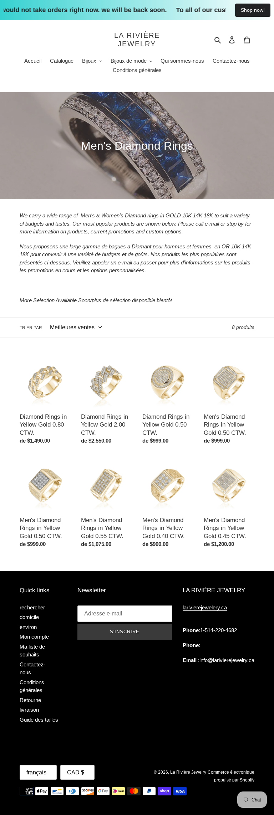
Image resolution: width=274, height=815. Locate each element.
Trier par (31, 327)
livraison (29, 710)
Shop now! (253, 10)
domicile (29, 617)
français (36, 772)
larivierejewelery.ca (205, 607)
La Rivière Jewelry (137, 39)
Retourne (30, 700)
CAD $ (75, 772)
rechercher (32, 607)
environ (28, 627)
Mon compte (34, 637)
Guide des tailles (39, 720)
